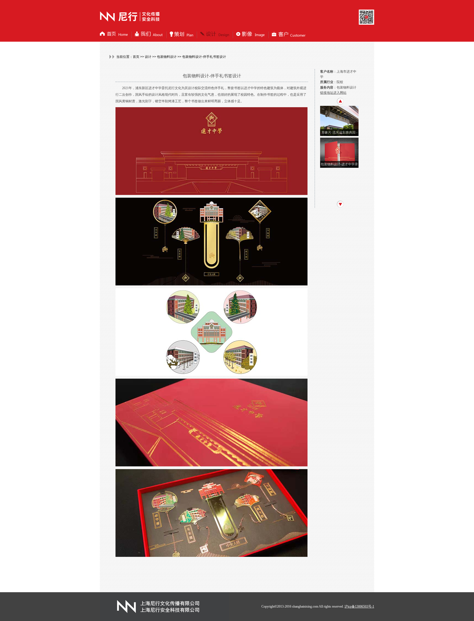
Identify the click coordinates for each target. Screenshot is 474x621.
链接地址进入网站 (333, 93)
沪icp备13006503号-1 (359, 606)
